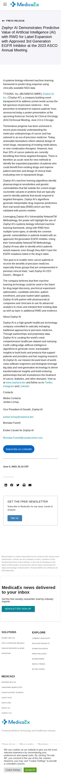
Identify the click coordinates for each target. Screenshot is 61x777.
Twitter (48, 382)
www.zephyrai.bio (15, 382)
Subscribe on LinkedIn (19, 449)
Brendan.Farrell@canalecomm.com (23, 437)
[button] (5, 4)
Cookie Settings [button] (13, 770)
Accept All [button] (30, 770)
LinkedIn (24, 386)
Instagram (8, 386)
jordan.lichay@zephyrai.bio (18, 417)
